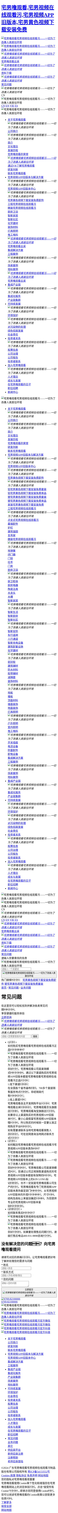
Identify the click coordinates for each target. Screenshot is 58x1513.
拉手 (10, 562)
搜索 (35, 1036)
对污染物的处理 (17, 327)
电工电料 (13, 234)
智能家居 (13, 215)
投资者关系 (14, 338)
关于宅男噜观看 (17, 119)
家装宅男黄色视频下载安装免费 (26, 504)
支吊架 (11, 535)
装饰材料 (13, 227)
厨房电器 (13, 585)
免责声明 (32, 1475)
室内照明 (13, 727)
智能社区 (13, 219)
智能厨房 (13, 616)
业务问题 (26, 987)
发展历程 (13, 150)
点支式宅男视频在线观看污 (23, 520)
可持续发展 (14, 304)
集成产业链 (14, 284)
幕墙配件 (13, 524)
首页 (3, 987)
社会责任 (13, 334)
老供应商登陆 (15, 1461)
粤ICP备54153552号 (39, 1471)
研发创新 (13, 169)
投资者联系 (14, 361)
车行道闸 (13, 635)
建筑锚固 (13, 531)
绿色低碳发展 (15, 330)
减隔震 (11, 677)
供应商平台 (14, 1450)
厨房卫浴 (13, 211)
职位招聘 (13, 388)
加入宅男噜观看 (17, 365)
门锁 (10, 558)
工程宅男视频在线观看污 (22, 204)
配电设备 (13, 754)
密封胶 (11, 662)
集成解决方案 (15, 250)
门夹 (10, 566)
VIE (12, 105)
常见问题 (13, 987)
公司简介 (13, 131)
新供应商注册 (15, 1453)
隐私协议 (21, 1475)
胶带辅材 (13, 673)
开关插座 (13, 742)
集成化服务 (14, 296)
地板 (10, 692)
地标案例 (13, 269)
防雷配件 (13, 750)
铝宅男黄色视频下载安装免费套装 (27, 489)
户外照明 (13, 723)
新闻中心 (13, 392)
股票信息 (13, 350)
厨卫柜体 (13, 581)
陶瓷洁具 (13, 589)
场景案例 (13, 265)
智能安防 (13, 631)
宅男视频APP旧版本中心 (22, 188)
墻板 (10, 696)
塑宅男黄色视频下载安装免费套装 (27, 497)
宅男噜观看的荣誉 (18, 154)
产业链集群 (14, 300)
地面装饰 (13, 708)
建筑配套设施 (15, 646)
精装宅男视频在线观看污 (22, 208)
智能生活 (13, 612)
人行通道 (13, 639)
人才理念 (13, 376)
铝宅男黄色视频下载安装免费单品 (27, 493)
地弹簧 (11, 550)
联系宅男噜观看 (17, 173)
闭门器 (11, 554)
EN (7, 105)
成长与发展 (14, 380)
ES (16, 105)
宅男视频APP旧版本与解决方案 (26, 177)
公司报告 (13, 357)
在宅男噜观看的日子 (19, 384)
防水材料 (13, 669)
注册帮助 (13, 1457)
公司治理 (13, 353)
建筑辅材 (13, 665)
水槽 (10, 596)
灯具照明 (13, 231)
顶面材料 (13, 700)
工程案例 (13, 254)
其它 (10, 1446)
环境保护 (13, 315)
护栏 (10, 527)
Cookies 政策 (8, 1475)
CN (3, 105)
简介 (10, 142)
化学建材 (13, 223)
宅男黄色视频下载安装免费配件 (26, 200)
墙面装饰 (13, 704)
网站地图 (43, 1475)
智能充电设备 (15, 642)
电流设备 (13, 746)
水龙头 (11, 593)
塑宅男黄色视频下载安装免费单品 (27, 500)
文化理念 (13, 146)
